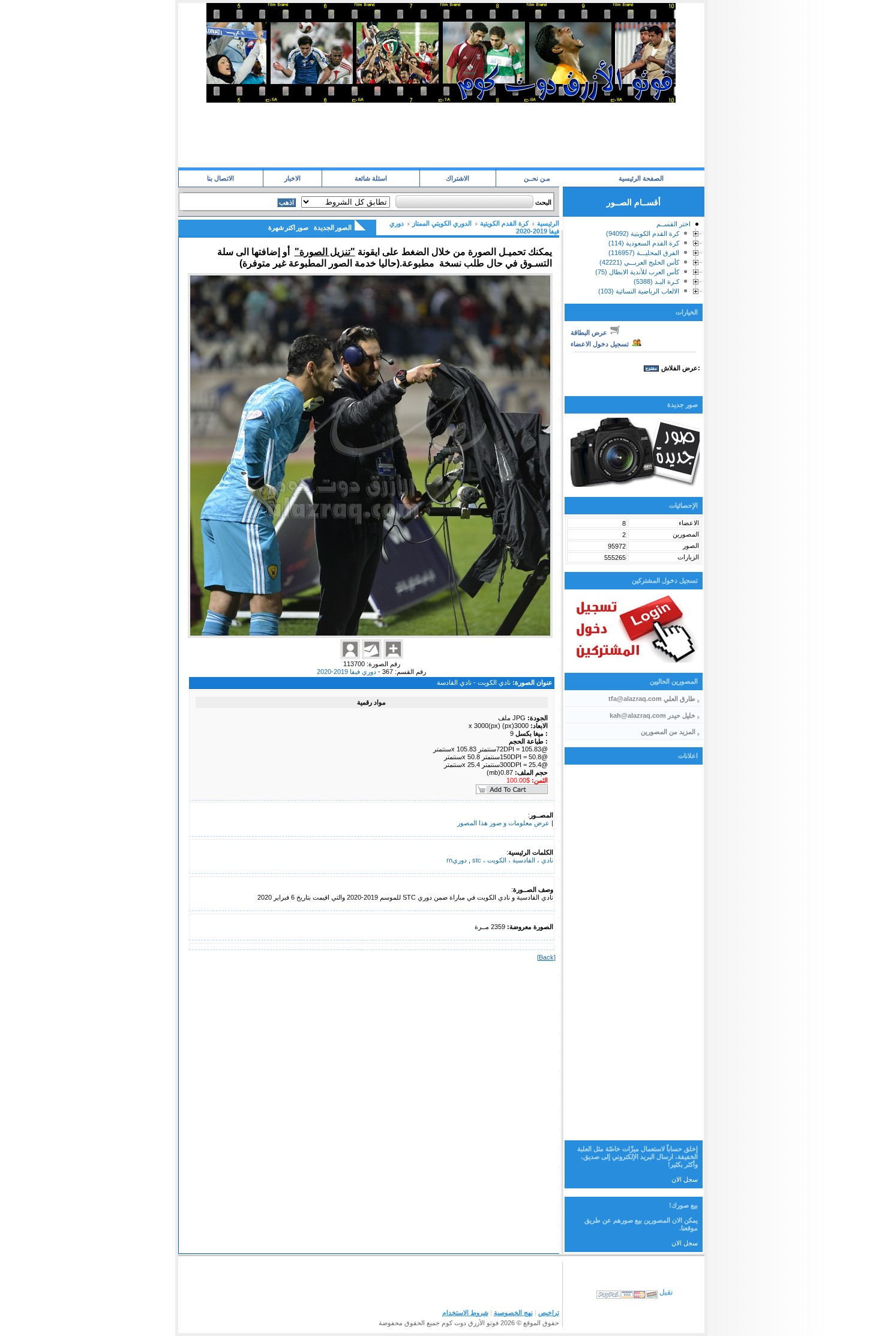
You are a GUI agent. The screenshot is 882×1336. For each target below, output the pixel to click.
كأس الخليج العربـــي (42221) (639, 262)
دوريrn (456, 860)
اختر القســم (673, 223)
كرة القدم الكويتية (504, 223)
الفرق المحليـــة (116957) (643, 252)
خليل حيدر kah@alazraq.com (652, 715)
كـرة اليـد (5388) (656, 281)
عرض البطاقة (590, 332)
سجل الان (684, 1179)
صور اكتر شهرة (288, 227)
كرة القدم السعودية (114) (643, 243)
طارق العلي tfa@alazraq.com (651, 698)
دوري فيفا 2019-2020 (346, 671)
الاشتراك (457, 178)
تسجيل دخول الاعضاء (601, 344)
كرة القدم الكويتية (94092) (642, 233)
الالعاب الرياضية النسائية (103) (638, 291)
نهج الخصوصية (513, 1312)
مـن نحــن (537, 178)
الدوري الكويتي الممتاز (442, 223)
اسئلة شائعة (371, 178)
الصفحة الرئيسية (641, 178)
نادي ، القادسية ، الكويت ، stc (511, 860)
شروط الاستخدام (465, 1312)
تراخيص (548, 1312)
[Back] (546, 957)
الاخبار (292, 178)
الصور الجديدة (333, 227)
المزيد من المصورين (668, 731)
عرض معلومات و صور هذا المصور (503, 822)
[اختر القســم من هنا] (696, 226)
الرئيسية (548, 223)
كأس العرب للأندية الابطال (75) (637, 271)
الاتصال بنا (220, 178)
